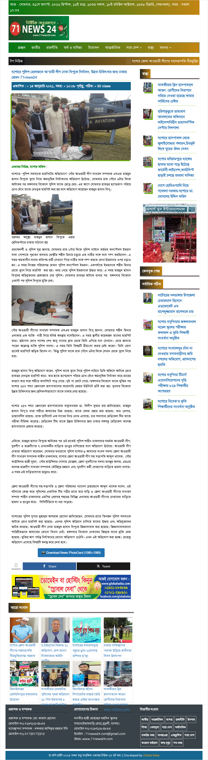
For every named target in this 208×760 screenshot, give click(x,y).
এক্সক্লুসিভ (176, 735)
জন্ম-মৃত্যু (165, 743)
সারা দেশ (133, 47)
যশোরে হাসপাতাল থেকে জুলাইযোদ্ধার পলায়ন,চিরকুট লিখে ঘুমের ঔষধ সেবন (176, 143)
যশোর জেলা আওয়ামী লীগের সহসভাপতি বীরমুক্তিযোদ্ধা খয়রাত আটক (23, 653)
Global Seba (151, 755)
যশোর (169, 719)
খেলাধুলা (154, 727)
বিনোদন (93, 47)
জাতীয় (35, 47)
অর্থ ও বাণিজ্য (73, 47)
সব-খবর (177, 743)
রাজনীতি (52, 47)
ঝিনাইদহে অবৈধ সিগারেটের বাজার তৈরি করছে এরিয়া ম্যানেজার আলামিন (86, 697)
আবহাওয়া (163, 735)
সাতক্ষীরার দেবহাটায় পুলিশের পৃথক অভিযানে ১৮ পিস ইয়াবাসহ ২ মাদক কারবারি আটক (55, 697)
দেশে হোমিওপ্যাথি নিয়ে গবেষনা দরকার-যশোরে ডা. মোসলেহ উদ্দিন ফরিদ (175, 191)
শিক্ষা (144, 727)
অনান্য (164, 47)
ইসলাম (191, 719)
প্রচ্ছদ (21, 47)
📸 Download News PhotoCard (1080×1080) (71, 553)
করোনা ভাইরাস (150, 743)
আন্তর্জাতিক (112, 47)
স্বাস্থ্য (151, 47)
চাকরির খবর (148, 735)
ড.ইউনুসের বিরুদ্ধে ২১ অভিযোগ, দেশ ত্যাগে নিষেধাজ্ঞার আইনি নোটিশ (54, 653)
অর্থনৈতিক (180, 727)
